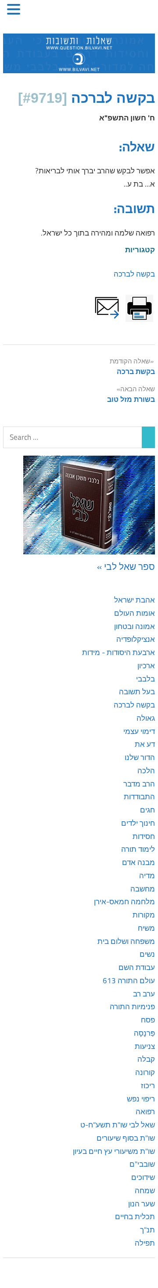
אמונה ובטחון (134, 626)
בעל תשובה (137, 691)
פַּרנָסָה (144, 1033)
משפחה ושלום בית (126, 941)
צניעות (145, 1046)
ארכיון (146, 665)
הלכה (146, 770)
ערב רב (144, 994)
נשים (147, 954)
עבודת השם (136, 967)
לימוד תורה (138, 849)
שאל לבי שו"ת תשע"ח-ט (117, 1125)
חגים (147, 810)
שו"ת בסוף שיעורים (126, 1138)
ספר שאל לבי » (126, 566)
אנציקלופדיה (135, 639)
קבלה (146, 1059)
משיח (146, 928)
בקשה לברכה (134, 274)
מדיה (147, 875)
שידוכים (143, 1177)
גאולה (145, 718)
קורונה (145, 1072)
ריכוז (148, 1085)
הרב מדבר (139, 784)
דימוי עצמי (139, 731)
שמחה (145, 1190)
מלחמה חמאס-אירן (124, 901)
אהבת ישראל (134, 600)
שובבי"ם (142, 1164)
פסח (148, 1020)
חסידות (144, 836)
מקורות (144, 915)
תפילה (145, 1243)
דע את (145, 744)
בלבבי (145, 679)
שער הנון (141, 1203)
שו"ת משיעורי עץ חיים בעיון (114, 1151)
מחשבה (142, 889)
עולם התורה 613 (129, 980)
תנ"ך (147, 1230)
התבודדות (139, 796)
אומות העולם (134, 613)
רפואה (145, 1111)
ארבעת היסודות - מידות (118, 652)
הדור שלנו (140, 757)
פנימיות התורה (132, 1006)
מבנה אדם (138, 862)
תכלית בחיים (135, 1216)
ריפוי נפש (141, 1099)
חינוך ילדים (138, 823)
